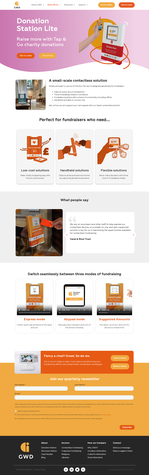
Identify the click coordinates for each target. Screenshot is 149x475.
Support (82, 5)
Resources (68, 5)
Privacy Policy (40, 470)
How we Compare (97, 443)
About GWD (36, 5)
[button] (67, 234)
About (44, 443)
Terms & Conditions (24, 470)
